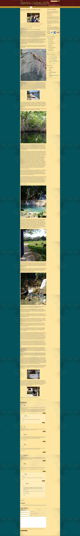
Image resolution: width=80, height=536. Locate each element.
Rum (38, 397)
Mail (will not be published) (34, 513)
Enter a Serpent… (50, 45)
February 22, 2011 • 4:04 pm (26, 456)
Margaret (25, 434)
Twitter (51, 32)
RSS (48, 32)
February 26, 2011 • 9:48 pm (26, 435)
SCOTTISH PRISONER (52, 72)
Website (31, 515)
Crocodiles (25, 397)
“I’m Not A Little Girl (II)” (51, 38)
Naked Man (35, 397)
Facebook (54, 32)
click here (55, 20)
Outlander (50, 70)
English (20, 0)
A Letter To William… (50, 40)
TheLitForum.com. (51, 17)
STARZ (50, 73)
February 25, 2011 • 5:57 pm (29, 484)
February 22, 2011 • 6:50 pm (26, 445)
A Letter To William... (55, 57)
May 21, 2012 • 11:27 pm (26, 406)
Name (31, 511)
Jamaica (33, 397)
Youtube (57, 32)
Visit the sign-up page (51, 28)
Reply (44, 413)
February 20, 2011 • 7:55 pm (26, 464)
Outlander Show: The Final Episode (52, 47)
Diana (26, 415)
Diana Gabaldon (29, 397)
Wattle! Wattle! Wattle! (50, 49)
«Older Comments (22, 500)
